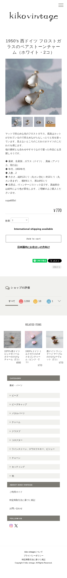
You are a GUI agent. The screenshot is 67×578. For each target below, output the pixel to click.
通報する (56, 267)
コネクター (17, 440)
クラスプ (16, 431)
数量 (7, 220)
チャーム (16, 422)
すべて (12, 301)
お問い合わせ (15, 508)
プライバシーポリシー (33, 556)
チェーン (16, 458)
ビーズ (15, 395)
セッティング (18, 467)
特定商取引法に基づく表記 (22, 500)
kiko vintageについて (33, 552)
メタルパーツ (18, 413)
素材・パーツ (15, 385)
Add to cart (33, 238)
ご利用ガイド (15, 492)
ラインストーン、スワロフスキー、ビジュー (33, 449)
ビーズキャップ (19, 404)
